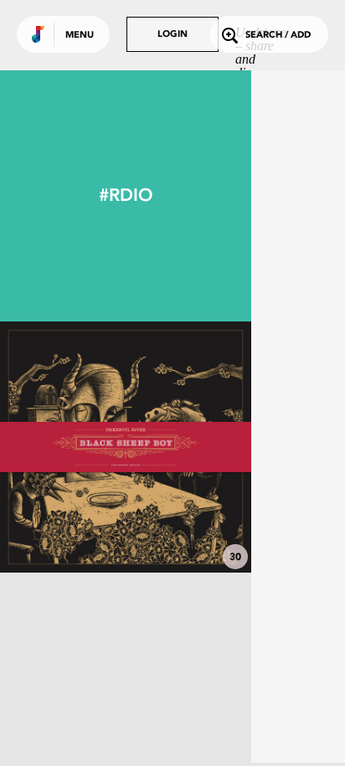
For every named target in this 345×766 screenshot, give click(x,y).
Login (172, 34)
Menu (79, 35)
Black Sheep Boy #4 (126, 526)
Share (177, 447)
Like (73, 447)
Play (126, 447)
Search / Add (278, 35)
